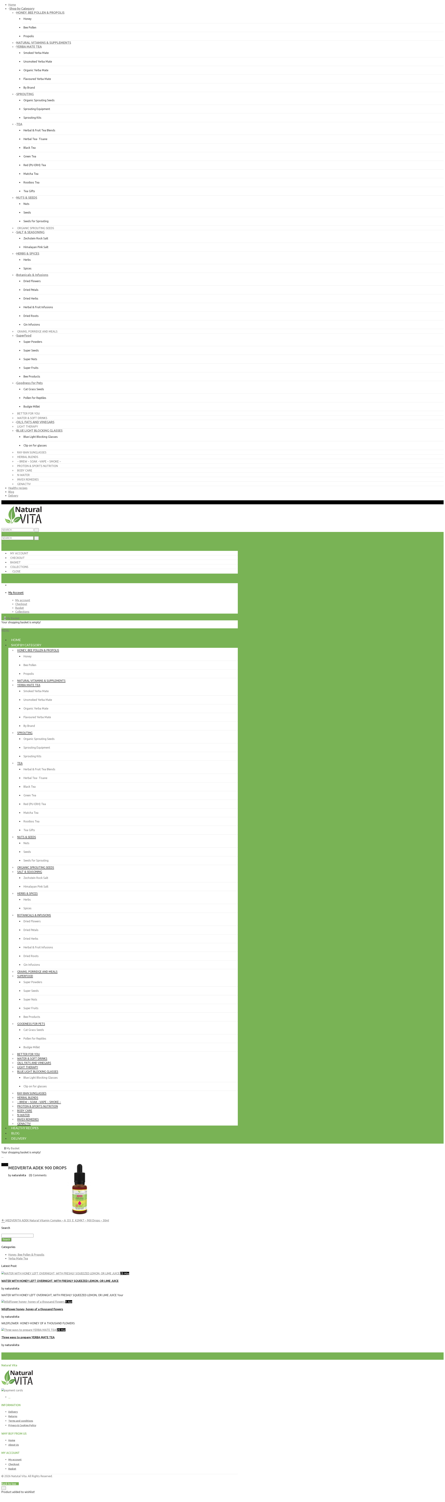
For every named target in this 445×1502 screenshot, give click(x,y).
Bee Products (31, 376)
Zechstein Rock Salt (35, 238)
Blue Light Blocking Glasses (40, 436)
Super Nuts (30, 359)
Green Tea (29, 156)
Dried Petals (30, 289)
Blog (11, 491)
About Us (13, 1444)
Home (12, 4)
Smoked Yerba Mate (36, 52)
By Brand (29, 87)
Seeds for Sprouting (35, 221)
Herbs (27, 259)
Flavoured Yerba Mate (37, 78)
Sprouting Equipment (36, 108)
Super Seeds (31, 350)
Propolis (28, 36)
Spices (27, 268)
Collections (19, 566)
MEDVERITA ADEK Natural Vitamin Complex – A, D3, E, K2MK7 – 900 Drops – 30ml (57, 1220)
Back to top (9, 1483)
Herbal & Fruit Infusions (38, 307)
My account (19, 553)
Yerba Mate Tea (18, 1258)
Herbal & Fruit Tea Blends (39, 130)
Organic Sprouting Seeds (39, 100)
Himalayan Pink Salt (35, 247)
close (16, 571)
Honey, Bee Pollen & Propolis (26, 1254)
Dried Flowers (32, 281)
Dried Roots (31, 315)
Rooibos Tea (31, 182)
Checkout (17, 557)
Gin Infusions (31, 324)
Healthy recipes (17, 488)
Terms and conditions (20, 1420)
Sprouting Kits (32, 117)
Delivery (13, 495)
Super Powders (32, 341)
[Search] (36, 538)
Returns (12, 1416)
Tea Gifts (29, 191)
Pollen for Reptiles (34, 397)
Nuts (26, 203)
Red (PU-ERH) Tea (34, 165)
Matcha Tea (30, 173)
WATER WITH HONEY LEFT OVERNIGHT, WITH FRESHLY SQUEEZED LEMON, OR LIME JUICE (60, 1280)
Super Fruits (30, 367)
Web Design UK (198, 1480)
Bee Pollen (29, 27)
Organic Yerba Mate (35, 70)
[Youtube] (9, 1397)
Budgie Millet (31, 406)
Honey (27, 18)
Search (6, 1239)
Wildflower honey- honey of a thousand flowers (32, 1309)
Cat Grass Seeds (33, 389)
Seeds (27, 212)
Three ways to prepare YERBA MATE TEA (28, 1337)
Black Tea (29, 147)
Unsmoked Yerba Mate (37, 61)
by (210, 1480)
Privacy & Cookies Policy (22, 1425)
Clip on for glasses (35, 445)
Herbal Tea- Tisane (35, 139)
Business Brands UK (225, 1480)
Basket (15, 562)
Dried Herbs (30, 298)
